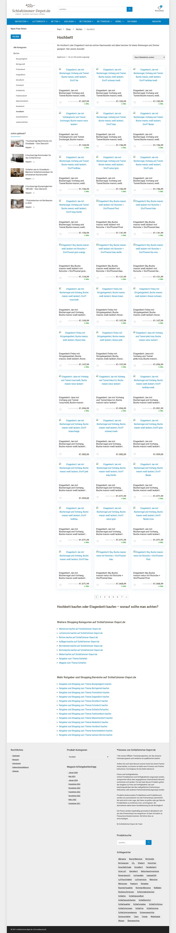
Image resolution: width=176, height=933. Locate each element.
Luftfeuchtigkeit (125, 879)
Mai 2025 (72, 776)
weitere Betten (22, 122)
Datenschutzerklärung (20, 767)
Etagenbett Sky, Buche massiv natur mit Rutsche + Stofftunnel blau (109, 575)
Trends (145, 917)
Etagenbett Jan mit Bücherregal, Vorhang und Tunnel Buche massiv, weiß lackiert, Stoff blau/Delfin (72, 226)
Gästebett (133, 871)
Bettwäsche (103, 21)
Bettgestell (20, 64)
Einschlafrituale (124, 867)
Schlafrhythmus (155, 904)
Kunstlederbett (22, 117)
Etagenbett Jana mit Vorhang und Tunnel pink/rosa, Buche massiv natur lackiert (145, 357)
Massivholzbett (22, 101)
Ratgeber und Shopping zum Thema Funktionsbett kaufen (85, 714)
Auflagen (69, 21)
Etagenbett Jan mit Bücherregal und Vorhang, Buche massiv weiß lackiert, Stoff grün (146, 445)
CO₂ (133, 863)
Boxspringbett (21, 59)
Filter (15, 36)
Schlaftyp (139, 908)
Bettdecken (85, 21)
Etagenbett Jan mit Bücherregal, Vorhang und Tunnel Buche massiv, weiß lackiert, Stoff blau (109, 138)
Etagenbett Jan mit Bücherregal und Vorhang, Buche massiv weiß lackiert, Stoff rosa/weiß (72, 313)
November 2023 (74, 788)
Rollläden (157, 888)
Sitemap (15, 771)
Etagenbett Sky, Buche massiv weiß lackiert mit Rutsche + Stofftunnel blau (146, 224)
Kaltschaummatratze (150, 871)
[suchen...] (129, 9)
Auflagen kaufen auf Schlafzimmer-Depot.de (79, 641)
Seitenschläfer (124, 917)
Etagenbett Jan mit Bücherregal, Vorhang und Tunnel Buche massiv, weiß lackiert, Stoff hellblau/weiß (146, 94)
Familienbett (151, 867)
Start (59, 29)
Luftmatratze (140, 879)
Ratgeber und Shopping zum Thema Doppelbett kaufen (84, 697)
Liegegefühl (151, 875)
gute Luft (122, 871)
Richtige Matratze (143, 888)
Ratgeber (132, 21)
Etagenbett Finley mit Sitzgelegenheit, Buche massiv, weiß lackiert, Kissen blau (72, 357)
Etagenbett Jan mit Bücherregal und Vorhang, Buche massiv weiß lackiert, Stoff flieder (146, 489)
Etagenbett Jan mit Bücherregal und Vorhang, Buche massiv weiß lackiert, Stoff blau (72, 577)
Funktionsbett (21, 96)
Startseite (16, 756)
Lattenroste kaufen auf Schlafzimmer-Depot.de (81, 633)
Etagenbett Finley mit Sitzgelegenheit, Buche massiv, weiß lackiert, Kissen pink (110, 357)
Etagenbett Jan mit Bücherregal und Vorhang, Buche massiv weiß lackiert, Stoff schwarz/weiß (109, 445)
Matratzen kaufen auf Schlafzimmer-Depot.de (80, 629)
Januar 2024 (73, 780)
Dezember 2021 (74, 803)
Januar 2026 (73, 773)
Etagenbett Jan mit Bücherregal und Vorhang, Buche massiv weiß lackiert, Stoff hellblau (72, 533)
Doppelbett (20, 75)
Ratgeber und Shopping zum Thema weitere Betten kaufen (85, 735)
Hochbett (20, 111)
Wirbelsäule (155, 917)
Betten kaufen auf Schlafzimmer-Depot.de (78, 637)
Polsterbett (20, 69)
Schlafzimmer (152, 908)
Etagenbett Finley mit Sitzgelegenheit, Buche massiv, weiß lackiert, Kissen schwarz (147, 313)
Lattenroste (38, 21)
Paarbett (134, 884)
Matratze (153, 879)
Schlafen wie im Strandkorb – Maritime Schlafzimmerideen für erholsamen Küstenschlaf (39, 172)
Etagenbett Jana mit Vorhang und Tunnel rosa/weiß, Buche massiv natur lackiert (71, 401)
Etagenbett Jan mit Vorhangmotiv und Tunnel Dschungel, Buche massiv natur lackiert (71, 138)
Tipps (136, 917)
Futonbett (20, 85)
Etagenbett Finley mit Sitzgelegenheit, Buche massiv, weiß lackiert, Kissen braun (110, 313)
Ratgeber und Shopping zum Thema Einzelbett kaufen (83, 701)
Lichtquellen (138, 875)
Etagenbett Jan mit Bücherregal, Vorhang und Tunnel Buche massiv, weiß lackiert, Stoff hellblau (72, 182)
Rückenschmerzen (126, 892)
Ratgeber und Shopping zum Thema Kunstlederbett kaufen (85, 731)
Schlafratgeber (139, 904)
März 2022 (72, 800)
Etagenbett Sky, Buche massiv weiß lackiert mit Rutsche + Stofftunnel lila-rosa (146, 270)
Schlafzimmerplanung (127, 912)
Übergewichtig (133, 921)
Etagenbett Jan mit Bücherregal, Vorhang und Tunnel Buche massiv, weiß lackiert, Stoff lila (72, 94)
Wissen (121, 921)
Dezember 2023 (74, 784)
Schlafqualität (124, 904)
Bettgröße (149, 859)
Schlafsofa (20, 90)
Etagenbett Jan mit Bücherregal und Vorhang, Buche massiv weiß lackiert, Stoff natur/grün (109, 533)
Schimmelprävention (145, 892)
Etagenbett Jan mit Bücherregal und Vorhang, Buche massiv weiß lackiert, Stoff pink (72, 489)
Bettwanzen (123, 863)
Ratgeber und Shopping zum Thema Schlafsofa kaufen (83, 709)
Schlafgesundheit (136, 896)
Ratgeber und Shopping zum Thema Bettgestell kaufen (84, 688)
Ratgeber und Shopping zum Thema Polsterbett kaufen (84, 692)
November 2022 (74, 796)
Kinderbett (20, 106)
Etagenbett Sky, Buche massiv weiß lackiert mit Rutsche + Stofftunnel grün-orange (72, 270)
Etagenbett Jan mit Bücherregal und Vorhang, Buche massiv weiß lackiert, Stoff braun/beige (72, 445)
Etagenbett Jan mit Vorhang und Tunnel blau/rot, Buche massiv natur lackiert (110, 400)
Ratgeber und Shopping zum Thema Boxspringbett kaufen (85, 684)
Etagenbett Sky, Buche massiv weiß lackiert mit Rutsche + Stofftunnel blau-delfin (109, 270)
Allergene (122, 859)
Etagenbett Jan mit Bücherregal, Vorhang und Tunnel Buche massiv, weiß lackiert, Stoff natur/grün (109, 182)
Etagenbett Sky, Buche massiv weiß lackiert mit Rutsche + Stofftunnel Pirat (109, 224)
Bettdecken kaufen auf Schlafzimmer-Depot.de (80, 646)
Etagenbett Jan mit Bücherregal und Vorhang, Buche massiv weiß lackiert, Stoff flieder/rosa (146, 533)
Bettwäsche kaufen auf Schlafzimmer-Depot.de (81, 650)
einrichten (152, 863)
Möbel (119, 21)
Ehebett (141, 863)
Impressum (16, 763)
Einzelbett (20, 80)
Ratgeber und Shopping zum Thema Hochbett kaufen (83, 726)
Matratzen (20, 21)
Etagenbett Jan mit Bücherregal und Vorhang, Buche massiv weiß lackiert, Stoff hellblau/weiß (146, 401)
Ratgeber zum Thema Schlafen (73, 658)
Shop (68, 29)
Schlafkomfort (145, 900)
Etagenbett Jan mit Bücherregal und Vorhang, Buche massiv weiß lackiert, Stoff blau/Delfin (109, 489)
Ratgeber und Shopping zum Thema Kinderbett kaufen (83, 722)
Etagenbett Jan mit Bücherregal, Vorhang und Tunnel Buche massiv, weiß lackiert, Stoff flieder (146, 138)
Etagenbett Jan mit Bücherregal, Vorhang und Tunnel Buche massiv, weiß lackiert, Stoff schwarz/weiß (110, 94)
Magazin (156, 21)
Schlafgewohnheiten (127, 900)
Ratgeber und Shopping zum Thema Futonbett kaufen (83, 705)
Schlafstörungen (125, 908)
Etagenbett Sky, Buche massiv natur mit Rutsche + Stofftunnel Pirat (146, 575)
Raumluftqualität (125, 888)
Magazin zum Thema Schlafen (72, 663)
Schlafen (122, 896)
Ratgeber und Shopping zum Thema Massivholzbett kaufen (86, 718)
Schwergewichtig (147, 912)
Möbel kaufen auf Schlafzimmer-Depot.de (78, 654)
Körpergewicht (124, 875)
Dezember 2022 (74, 792)
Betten (54, 21)
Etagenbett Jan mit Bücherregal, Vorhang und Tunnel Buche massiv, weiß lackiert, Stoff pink (146, 182)
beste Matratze (135, 859)
